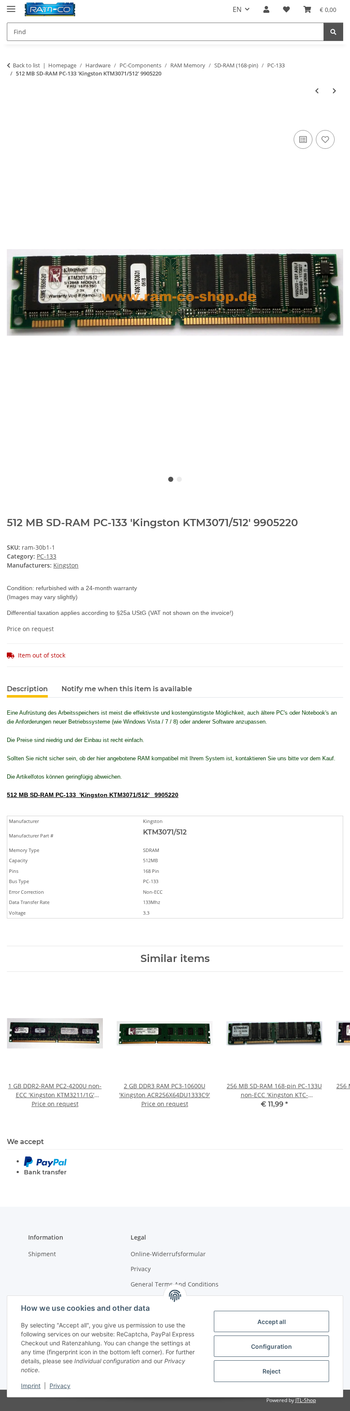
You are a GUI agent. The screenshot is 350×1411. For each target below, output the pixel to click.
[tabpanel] (175, 292)
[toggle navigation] (11, 5)
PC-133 (46, 556)
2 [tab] (179, 479)
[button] (266, 9)
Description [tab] (27, 689)
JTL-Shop (305, 1400)
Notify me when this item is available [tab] (126, 689)
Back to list (26, 65)
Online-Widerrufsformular (168, 1254)
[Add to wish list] (325, 139)
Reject (271, 1371)
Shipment (42, 1254)
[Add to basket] (13, 118)
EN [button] (237, 9)
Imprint (31, 1385)
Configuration (271, 1346)
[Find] (333, 32)
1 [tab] (170, 479)
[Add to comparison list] (303, 139)
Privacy (60, 1385)
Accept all (271, 1321)
